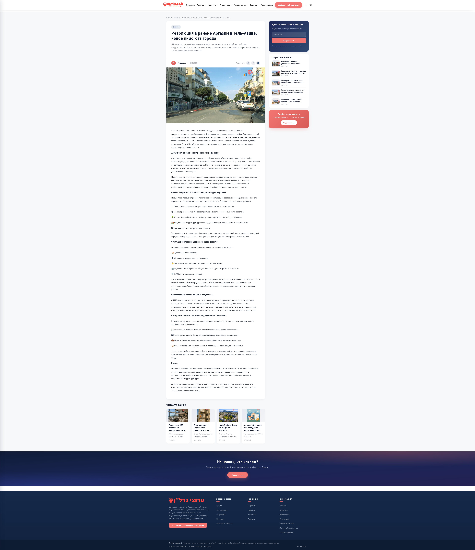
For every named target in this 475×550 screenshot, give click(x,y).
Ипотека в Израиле (287, 523)
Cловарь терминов (287, 532)
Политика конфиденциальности (200, 547)
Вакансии (252, 515)
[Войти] (305, 4)
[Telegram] (258, 63)
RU (310, 5)
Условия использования (177, 547)
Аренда (200, 5)
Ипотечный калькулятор (289, 528)
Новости (212, 5)
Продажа (190, 5)
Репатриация (267, 5)
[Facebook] (253, 63)
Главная (169, 17)
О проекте (252, 506)
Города (253, 5)
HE (304, 547)
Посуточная (220, 515)
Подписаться (288, 41)
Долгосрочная (221, 510)
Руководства (240, 5)
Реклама (251, 519)
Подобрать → (289, 123)
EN (301, 547)
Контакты (251, 510)
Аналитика (225, 5)
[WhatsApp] (248, 63)
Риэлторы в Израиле (224, 523)
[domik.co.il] (186, 500)
